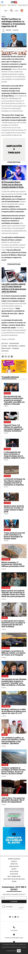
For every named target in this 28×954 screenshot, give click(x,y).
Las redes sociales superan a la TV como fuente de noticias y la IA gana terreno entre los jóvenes (14, 288)
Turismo (4, 765)
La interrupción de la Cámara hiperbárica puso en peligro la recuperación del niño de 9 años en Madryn (13, 624)
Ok (19, 951)
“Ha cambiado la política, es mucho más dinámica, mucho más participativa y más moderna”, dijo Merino (13, 740)
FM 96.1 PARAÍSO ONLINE (14, 876)
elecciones (4, 346)
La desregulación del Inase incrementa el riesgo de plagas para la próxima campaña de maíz (14, 455)
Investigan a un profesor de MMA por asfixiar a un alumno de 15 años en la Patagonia (13, 653)
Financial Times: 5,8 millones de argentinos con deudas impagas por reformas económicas (13, 428)
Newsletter (14, 864)
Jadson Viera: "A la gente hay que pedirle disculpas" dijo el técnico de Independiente (13, 800)
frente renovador (13, 346)
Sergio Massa (5, 351)
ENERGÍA (14, 881)
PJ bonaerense (15, 348)
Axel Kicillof (4, 343)
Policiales (5, 648)
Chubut (4, 617)
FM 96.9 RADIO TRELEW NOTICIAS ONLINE (14, 879)
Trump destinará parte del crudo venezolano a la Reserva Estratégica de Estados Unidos (14, 536)
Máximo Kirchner (5, 348)
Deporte (4, 795)
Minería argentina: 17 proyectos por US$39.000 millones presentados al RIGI (12, 564)
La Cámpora (22, 346)
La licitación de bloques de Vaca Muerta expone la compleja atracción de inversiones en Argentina (14, 482)
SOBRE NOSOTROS (14, 866)
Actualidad (6, 559)
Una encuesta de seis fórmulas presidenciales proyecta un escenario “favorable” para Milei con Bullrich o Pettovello (14, 400)
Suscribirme (14, 901)
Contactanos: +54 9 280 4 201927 (14, 888)
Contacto (14, 861)
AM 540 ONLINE (14, 874)
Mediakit (14, 869)
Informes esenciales (14, 859)
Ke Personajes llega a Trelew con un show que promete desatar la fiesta (13, 184)
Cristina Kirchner (14, 343)
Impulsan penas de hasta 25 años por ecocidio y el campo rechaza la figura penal (14, 509)
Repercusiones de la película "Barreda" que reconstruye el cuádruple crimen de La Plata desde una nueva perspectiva (13, 593)
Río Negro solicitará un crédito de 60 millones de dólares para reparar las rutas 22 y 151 (13, 711)
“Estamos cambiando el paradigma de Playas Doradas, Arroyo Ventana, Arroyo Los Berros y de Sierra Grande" (13, 771)
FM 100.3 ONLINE (14, 871)
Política (3, 16)
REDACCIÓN (8, 30)
